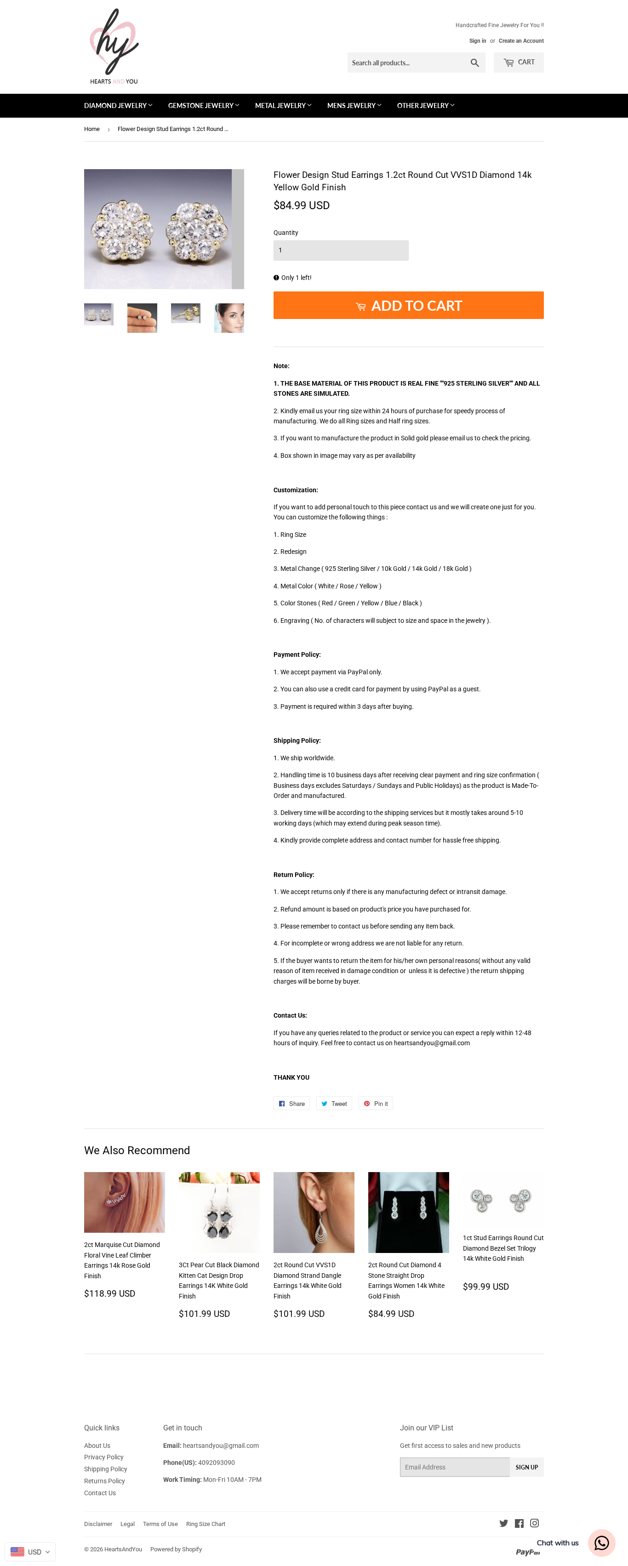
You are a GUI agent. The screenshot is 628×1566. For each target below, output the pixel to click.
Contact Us (100, 1493)
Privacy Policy (104, 1457)
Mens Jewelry (352, 105)
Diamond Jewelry (116, 105)
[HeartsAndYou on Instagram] (534, 1524)
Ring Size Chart (205, 1523)
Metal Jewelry (281, 105)
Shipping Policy (105, 1469)
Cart (526, 62)
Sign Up (527, 1467)
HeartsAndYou (123, 1549)
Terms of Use (160, 1523)
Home (92, 128)
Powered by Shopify (176, 1549)
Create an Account (521, 41)
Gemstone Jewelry (201, 105)
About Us (97, 1445)
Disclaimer (98, 1523)
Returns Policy (104, 1481)
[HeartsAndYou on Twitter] (503, 1524)
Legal (127, 1523)
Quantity (286, 232)
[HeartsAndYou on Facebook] (519, 1524)
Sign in (477, 41)
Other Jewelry (423, 105)
